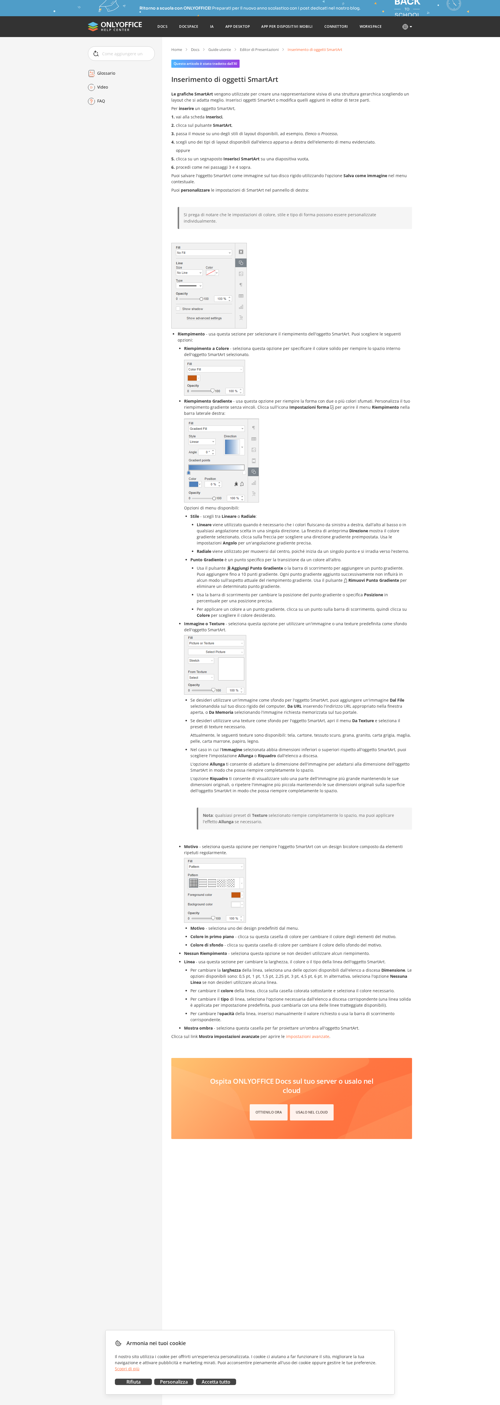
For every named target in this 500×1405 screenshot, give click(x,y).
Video (102, 87)
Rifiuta (133, 1382)
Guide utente (219, 49)
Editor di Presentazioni (259, 49)
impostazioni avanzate (307, 1036)
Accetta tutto (216, 1382)
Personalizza (174, 1382)
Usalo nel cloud (312, 1112)
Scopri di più (127, 1368)
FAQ (101, 101)
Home (176, 49)
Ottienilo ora (268, 1112)
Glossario (106, 73)
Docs (195, 49)
